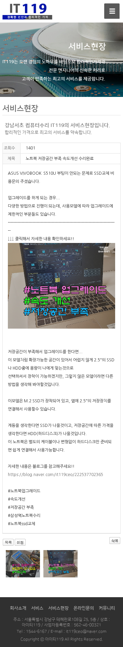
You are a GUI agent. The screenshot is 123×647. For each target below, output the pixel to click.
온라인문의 (83, 608)
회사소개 (18, 608)
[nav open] (112, 11)
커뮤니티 (107, 608)
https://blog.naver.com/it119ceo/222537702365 (55, 475)
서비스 (37, 608)
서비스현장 (58, 608)
